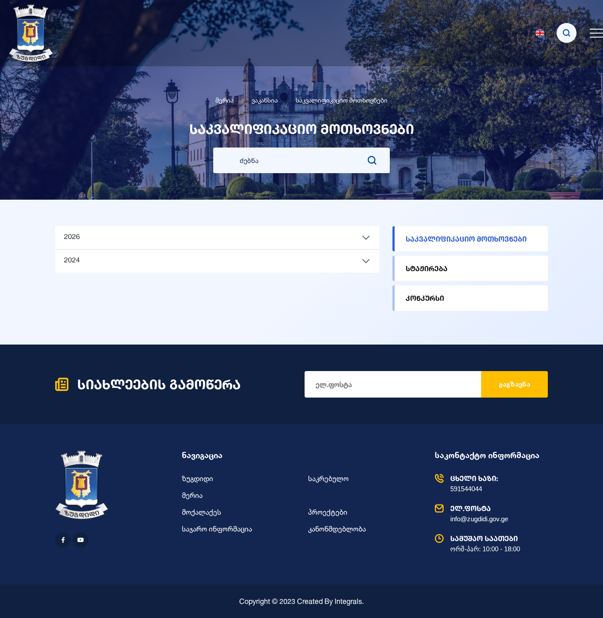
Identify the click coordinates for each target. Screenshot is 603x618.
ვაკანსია (265, 100)
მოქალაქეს (201, 512)
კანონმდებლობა (337, 528)
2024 (72, 260)
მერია (224, 100)
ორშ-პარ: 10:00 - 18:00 (485, 543)
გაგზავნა (514, 384)
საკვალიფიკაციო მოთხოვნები (466, 239)
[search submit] (372, 160)
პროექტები (327, 512)
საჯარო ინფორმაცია (217, 528)
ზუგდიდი (197, 478)
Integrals (348, 601)
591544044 (474, 483)
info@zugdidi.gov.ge (479, 513)
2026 (72, 237)
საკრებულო (328, 478)
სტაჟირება (427, 268)
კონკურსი (425, 298)
